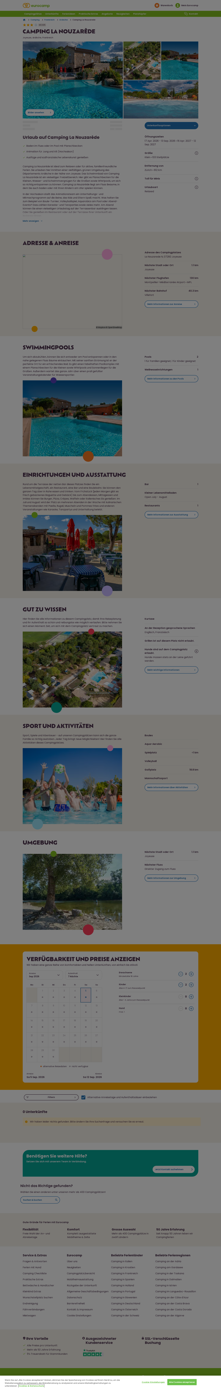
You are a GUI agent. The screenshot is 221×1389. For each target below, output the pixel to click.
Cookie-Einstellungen (153, 1382)
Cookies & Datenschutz (31, 1385)
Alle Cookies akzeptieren (182, 1382)
